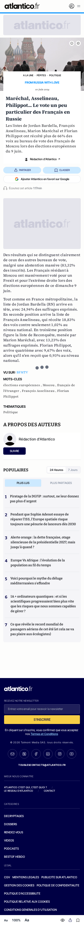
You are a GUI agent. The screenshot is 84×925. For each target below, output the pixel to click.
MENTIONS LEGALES (25, 877)
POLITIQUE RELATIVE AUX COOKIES (27, 901)
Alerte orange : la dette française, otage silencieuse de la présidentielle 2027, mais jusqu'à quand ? (43, 542)
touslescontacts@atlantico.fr (42, 764)
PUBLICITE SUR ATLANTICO (59, 877)
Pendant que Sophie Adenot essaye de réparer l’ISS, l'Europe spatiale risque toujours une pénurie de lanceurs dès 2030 (43, 519)
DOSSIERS (10, 824)
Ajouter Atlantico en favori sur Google (45, 179)
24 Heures (56, 470)
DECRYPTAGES (14, 816)
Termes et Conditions (44, 734)
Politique (55, 75)
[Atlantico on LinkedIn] (48, 754)
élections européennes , (23, 385)
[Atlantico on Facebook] (36, 754)
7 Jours (72, 470)
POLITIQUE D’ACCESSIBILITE (22, 893)
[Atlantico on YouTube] (71, 754)
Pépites (41, 75)
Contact (49, 790)
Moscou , (50, 385)
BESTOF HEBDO (14, 856)
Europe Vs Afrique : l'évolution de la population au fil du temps (38, 562)
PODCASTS (11, 848)
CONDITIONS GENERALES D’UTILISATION (30, 909)
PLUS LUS (23, 483)
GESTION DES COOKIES (19, 885)
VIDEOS (9, 840)
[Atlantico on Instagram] (59, 754)
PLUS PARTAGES (61, 483)
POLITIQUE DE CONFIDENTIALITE (58, 885)
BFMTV (22, 372)
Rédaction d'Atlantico (43, 159)
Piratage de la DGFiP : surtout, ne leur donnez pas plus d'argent (44, 498)
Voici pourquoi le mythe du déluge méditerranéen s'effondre (36, 580)
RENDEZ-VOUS (13, 832)
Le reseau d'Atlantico (18, 790)
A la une (28, 75)
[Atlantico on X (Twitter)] (24, 754)
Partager (25, 170)
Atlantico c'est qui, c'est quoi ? (25, 787)
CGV (7, 877)
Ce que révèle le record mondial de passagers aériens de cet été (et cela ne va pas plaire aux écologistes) (42, 629)
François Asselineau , (39, 391)
